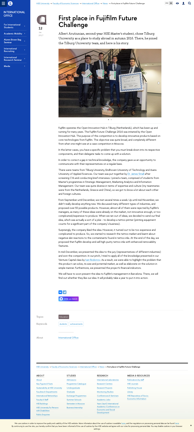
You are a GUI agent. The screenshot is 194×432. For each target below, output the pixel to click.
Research (102, 375)
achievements (76, 324)
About (40, 375)
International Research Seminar (13, 58)
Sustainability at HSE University (49, 388)
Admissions (71, 380)
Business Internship (75, 407)
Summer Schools (74, 399)
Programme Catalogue (76, 383)
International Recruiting (10, 50)
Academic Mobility (13, 33)
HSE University (42, 367)
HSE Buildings (42, 403)
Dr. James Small (136, 173)
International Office (69, 337)
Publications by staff (135, 380)
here (123, 423)
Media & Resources (138, 375)
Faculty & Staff (42, 399)
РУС (167, 3)
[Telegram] (64, 292)
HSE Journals (132, 383)
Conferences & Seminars (107, 395)
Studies (71, 375)
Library (130, 392)
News (102, 367)
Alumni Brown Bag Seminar (12, 41)
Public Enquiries (43, 414)
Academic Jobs (103, 399)
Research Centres (104, 383)
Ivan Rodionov (92, 260)
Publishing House (134, 388)
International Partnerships (46, 395)
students (63, 324)
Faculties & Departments (46, 392)
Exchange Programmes (76, 395)
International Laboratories (108, 380)
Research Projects (104, 388)
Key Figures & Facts (44, 383)
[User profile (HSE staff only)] (183, 3)
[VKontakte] (60, 292)
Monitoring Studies (105, 392)
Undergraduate (73, 388)
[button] (158, 83)
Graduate (71, 392)
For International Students (12, 26)
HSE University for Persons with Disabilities (47, 409)
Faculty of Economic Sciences (64, 367)
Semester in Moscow (76, 403)
